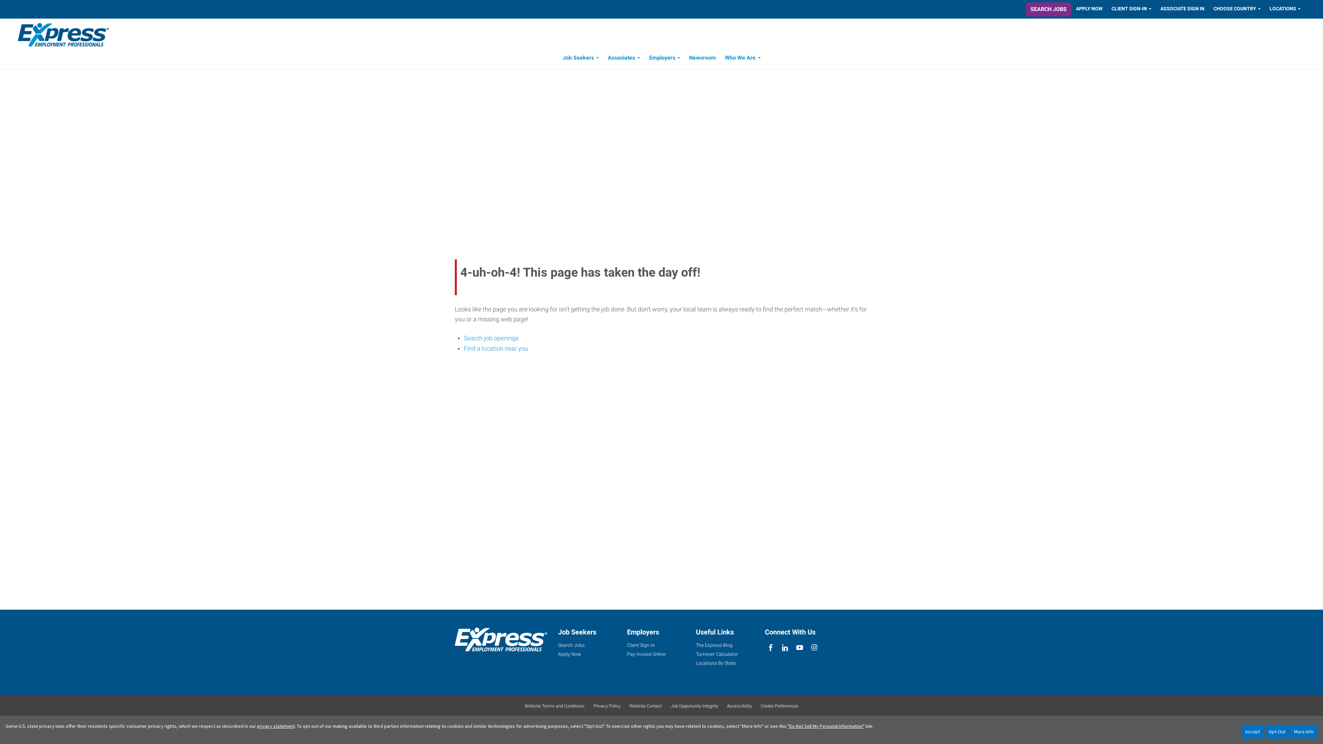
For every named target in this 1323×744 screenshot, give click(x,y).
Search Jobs (1048, 9)
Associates (621, 57)
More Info (1304, 731)
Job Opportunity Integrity (694, 706)
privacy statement (276, 726)
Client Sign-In (1129, 8)
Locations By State (716, 663)
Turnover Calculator (717, 654)
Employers (662, 57)
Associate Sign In (1182, 8)
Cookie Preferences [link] (780, 706)
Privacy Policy (607, 706)
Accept (1252, 731)
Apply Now (1089, 8)
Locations (1283, 8)
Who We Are (740, 57)
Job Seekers (578, 57)
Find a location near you (496, 348)
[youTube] (800, 647)
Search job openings (491, 338)
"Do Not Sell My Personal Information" (826, 726)
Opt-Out (1277, 731)
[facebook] (770, 647)
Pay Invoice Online (646, 654)
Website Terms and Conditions (555, 706)
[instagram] (814, 647)
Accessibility (739, 706)
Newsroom (702, 57)
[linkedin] (785, 647)
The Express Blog (714, 645)
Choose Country (1234, 8)
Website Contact (645, 706)
